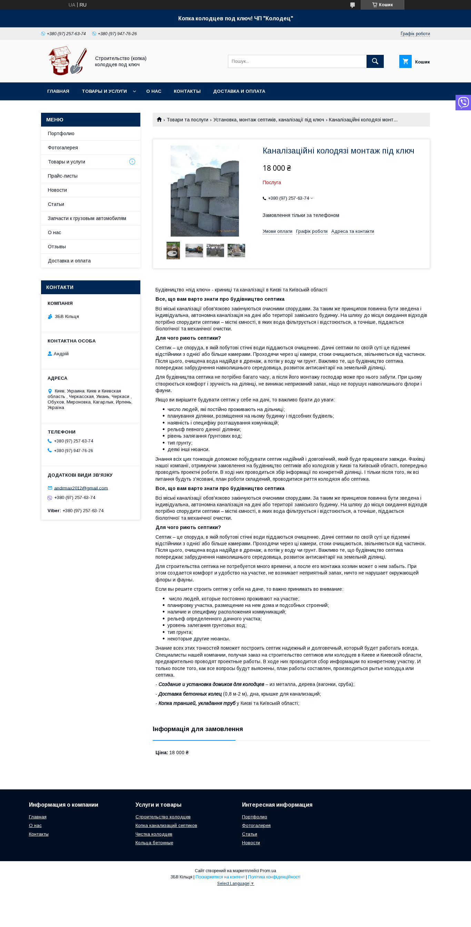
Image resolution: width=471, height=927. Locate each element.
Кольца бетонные (154, 842)
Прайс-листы (63, 176)
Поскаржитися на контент (220, 877)
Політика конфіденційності (274, 877)
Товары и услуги (104, 91)
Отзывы (57, 246)
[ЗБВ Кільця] (64, 73)
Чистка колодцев (154, 834)
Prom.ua (268, 870)
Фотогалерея (63, 147)
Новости (57, 190)
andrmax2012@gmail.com (81, 487)
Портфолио (61, 133)
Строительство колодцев (163, 816)
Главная (58, 91)
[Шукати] (375, 61)
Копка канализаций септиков (166, 825)
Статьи (56, 204)
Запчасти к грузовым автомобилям (87, 218)
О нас (153, 91)
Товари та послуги (187, 119)
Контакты (187, 91)
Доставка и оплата (239, 91)
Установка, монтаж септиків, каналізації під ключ (268, 119)
